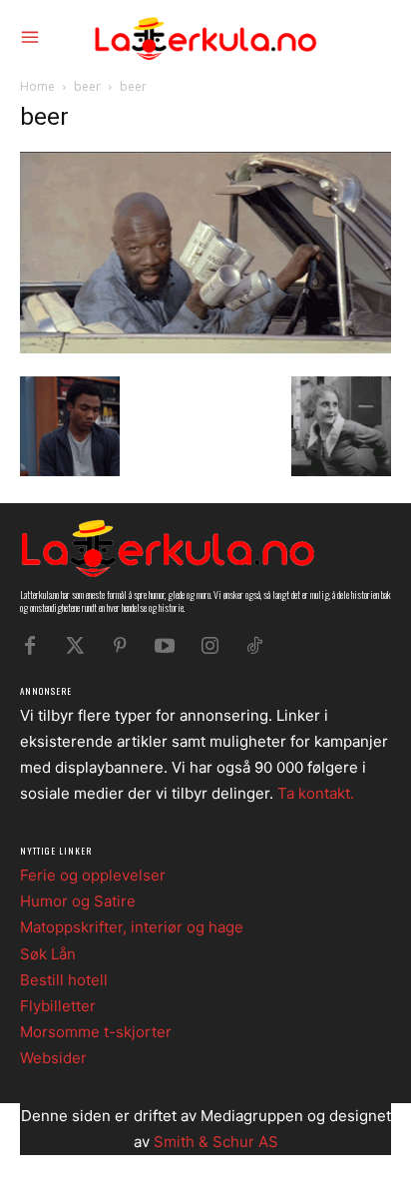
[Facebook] (30, 646)
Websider (53, 1057)
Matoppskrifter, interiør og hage (131, 926)
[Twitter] (75, 646)
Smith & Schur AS (216, 1141)
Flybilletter (58, 1005)
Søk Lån (48, 953)
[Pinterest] (120, 646)
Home (37, 86)
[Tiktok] (254, 646)
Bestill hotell (64, 979)
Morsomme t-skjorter (96, 1031)
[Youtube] (165, 646)
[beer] (205, 347)
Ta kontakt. (315, 793)
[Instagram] (209, 646)
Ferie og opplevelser (93, 875)
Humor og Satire (78, 901)
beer (87, 86)
